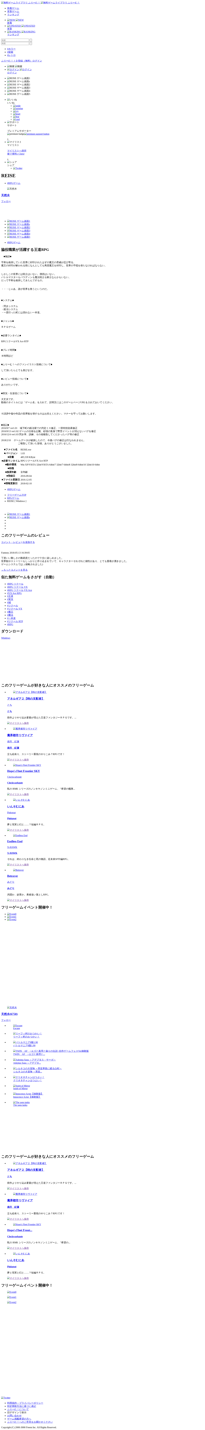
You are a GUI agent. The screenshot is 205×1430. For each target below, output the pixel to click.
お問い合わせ (14, 1415)
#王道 (10, 596)
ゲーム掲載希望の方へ (19, 1419)
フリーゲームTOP (16, 495)
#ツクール (12, 605)
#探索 (10, 52)
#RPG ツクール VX (17, 587)
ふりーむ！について (18, 1409)
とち (9, 705)
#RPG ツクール (15, 584)
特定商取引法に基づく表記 (21, 1406)
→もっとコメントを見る (14, 570)
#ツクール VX (14, 608)
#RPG (10, 624)
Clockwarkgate (14, 777)
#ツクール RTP (15, 621)
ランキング (13, 14)
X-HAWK (12, 847)
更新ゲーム (13, 11)
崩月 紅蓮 (13, 741)
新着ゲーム (13, 8)
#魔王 (10, 612)
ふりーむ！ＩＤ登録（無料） (16, 60)
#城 (9, 602)
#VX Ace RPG (14, 593)
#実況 (10, 599)
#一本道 (11, 618)
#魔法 (10, 615)
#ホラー (11, 49)
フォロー (6, 201)
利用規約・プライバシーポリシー (25, 1403)
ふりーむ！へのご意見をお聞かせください (30, 1422)
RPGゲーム (13, 498)
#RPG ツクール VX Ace (19, 590)
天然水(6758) (9, 1014)
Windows (5, 638)
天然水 (5, 195)
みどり (10, 882)
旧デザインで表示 (16, 1412)
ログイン (37, 60)
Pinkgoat (11, 812)
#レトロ (11, 55)
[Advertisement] (55, 210)
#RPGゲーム (13, 183)
